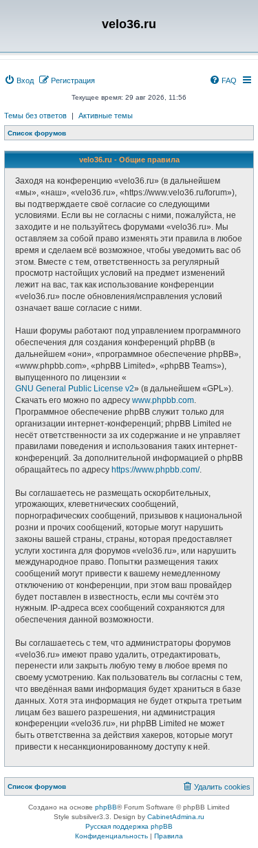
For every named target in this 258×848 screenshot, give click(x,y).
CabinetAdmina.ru (175, 816)
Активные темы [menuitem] (105, 115)
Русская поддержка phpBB (129, 826)
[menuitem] (19, 80)
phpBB (106, 807)
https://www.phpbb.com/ (155, 470)
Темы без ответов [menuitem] (35, 115)
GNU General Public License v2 (74, 388)
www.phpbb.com (163, 400)
